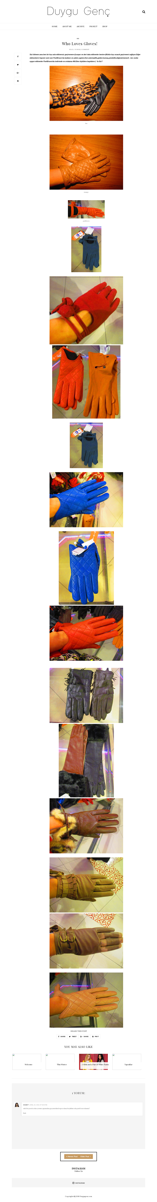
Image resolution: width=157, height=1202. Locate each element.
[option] (28, 1063)
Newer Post (73, 1156)
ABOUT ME (67, 26)
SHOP (104, 26)
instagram (80, 1183)
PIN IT (96, 1036)
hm (78, 38)
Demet (26, 1105)
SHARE (62, 1036)
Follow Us (79, 1171)
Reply (24, 1113)
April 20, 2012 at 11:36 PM (38, 1105)
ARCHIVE (80, 26)
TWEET (74, 1036)
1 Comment (85, 49)
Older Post (85, 1156)
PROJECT (93, 26)
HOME (54, 26)
